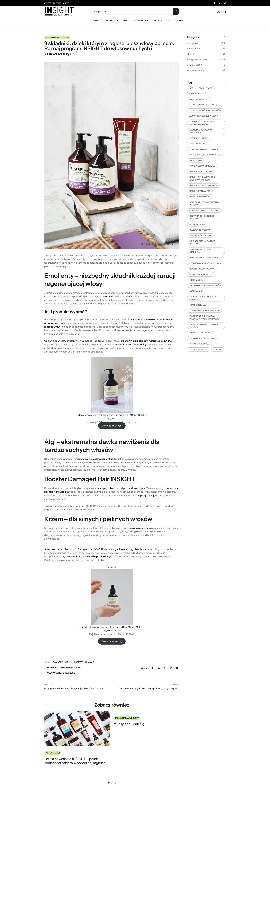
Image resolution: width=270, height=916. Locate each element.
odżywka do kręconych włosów (201, 217)
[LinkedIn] (158, 668)
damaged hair (60, 662)
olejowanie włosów (200, 230)
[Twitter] (164, 668)
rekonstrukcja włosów (202, 269)
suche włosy (196, 291)
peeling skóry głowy (200, 235)
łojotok (218, 349)
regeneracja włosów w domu (205, 263)
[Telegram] (176, 668)
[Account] (218, 11)
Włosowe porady (195, 70)
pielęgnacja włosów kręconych (200, 250)
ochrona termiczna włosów (204, 210)
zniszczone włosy (198, 349)
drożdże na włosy (199, 99)
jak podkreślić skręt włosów (205, 110)
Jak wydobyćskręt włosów (203, 116)
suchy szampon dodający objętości (202, 297)
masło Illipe (195, 160)
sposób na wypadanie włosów (205, 285)
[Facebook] (214, 3)
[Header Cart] (224, 11)
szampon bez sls (197, 305)
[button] (108, 783)
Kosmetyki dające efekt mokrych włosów (201, 122)
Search (176, 11)
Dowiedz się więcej (112, 425)
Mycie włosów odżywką (202, 166)
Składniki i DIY (194, 64)
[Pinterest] (219, 3)
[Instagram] (225, 3)
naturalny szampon (199, 191)
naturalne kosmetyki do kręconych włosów (202, 178)
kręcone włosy (197, 143)
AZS (191, 88)
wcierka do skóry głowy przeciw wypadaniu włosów (204, 317)
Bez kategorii (193, 48)
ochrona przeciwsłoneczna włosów (204, 203)
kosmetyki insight (84, 662)
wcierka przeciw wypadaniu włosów (204, 325)
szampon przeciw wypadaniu (204, 310)
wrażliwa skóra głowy (201, 338)
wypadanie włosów (199, 344)
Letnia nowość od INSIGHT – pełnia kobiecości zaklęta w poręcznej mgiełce (75, 761)
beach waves (205, 88)
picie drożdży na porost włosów (202, 242)
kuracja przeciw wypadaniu (204, 149)
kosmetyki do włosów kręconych (201, 131)
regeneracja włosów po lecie (63, 667)
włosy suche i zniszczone (61, 673)
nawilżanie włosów (199, 196)
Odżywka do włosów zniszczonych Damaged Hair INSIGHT (75, 340)
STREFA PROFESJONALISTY (56, 3)
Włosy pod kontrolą (129, 724)
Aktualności (53, 753)
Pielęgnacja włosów (57, 37)
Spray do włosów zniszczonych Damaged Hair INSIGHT (73, 549)
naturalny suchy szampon (203, 185)
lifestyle (191, 54)
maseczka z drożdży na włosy (205, 155)
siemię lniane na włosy (201, 274)
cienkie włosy (196, 93)
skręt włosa (196, 280)
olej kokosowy (197, 224)
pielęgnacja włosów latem (203, 258)
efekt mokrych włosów (201, 105)
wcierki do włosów (199, 333)
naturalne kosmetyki (200, 171)
